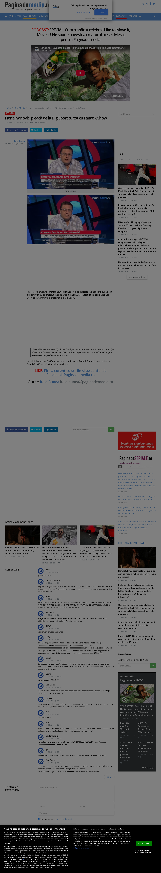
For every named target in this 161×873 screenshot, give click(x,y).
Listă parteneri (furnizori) (81, 848)
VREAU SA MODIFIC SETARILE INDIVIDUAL (143, 851)
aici (24, 859)
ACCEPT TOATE (144, 844)
